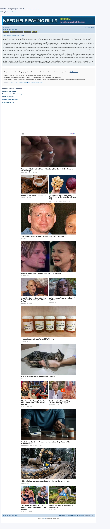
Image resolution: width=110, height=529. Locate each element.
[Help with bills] (49, 20)
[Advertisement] (39, 4)
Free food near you (8, 96)
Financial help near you (9, 91)
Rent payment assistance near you (12, 94)
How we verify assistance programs (20, 82)
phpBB (44, 518)
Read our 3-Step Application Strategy (31, 8)
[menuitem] (10, 27)
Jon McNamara (74, 72)
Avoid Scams (13, 12)
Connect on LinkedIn (37, 82)
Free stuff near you (8, 102)
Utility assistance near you (10, 99)
